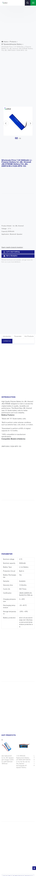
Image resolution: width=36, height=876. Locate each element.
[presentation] (6, 123)
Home (5, 42)
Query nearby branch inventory (12, 247)
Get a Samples (11, 256)
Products (13, 42)
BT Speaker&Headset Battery (12, 44)
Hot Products (29, 336)
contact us (7, 341)
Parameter (18, 336)
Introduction (7, 336)
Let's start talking (13, 252)
